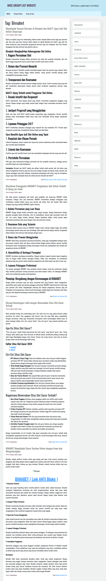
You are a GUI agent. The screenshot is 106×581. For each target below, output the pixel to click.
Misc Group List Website (21, 5)
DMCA (8, 14)
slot (58, 296)
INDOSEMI (77, 141)
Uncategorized (13, 179)
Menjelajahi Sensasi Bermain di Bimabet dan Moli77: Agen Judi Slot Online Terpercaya (36, 30)
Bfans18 (76, 116)
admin (20, 35)
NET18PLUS (77, 49)
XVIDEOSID (77, 99)
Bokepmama (78, 124)
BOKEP (76, 149)
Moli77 (55, 179)
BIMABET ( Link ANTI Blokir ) (36, 479)
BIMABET (13, 347)
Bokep (76, 132)
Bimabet (46, 179)
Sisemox (76, 74)
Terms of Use (30, 14)
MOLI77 (13, 350)
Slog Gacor (59, 179)
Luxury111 (51, 179)
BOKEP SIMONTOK (80, 66)
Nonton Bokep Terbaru (81, 58)
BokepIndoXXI (78, 25)
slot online (64, 179)
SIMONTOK (77, 33)
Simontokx (77, 107)
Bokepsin (77, 91)
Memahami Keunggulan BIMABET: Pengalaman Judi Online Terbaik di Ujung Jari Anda (36, 187)
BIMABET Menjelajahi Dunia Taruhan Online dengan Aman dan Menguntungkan (34, 449)
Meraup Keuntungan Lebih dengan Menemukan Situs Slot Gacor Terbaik (35, 304)
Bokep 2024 (78, 83)
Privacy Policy (18, 14)
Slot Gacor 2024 (63, 296)
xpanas (76, 41)
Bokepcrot (77, 157)
